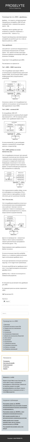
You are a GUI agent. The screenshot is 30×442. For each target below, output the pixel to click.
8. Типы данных (7, 337)
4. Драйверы (6, 330)
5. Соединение (7, 332)
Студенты (6, 367)
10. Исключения (7, 341)
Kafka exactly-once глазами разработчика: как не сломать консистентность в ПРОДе (11, 422)
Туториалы (6, 361)
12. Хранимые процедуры (10, 345)
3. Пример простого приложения (12, 328)
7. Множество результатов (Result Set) (13, 336)
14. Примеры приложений (10, 349)
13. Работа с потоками (9, 347)
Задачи (5, 368)
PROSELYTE (15, 5)
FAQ (7, 392)
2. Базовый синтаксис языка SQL (12, 326)
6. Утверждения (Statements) (11, 334)
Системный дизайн (8, 363)
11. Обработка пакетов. (9, 343)
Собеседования (7, 365)
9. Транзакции (7, 339)
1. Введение (6, 324)
